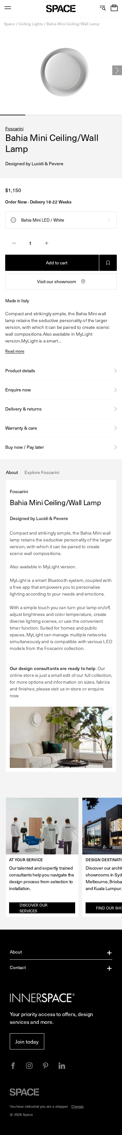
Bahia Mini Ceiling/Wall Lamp (73, 24)
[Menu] (8, 8)
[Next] (117, 70)
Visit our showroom (56, 281)
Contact (18, 967)
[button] (114, 8)
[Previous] (5, 70)
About (16, 951)
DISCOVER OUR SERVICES (33, 907)
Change (77, 1106)
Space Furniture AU (61, 8)
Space (9, 24)
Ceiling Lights (31, 24)
